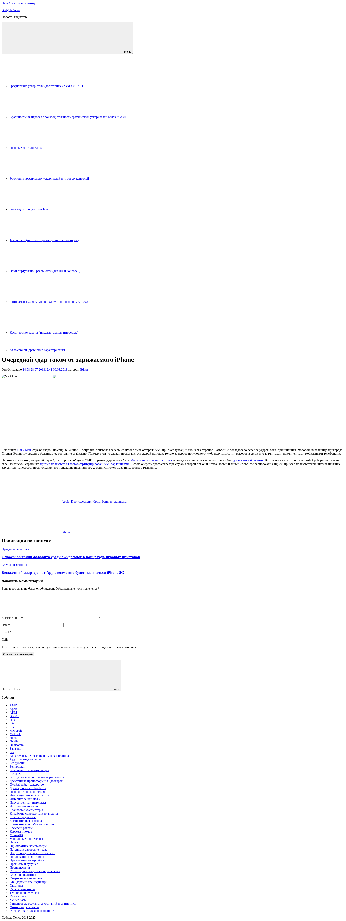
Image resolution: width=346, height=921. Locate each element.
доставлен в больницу (248, 460)
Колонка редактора (23, 817)
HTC (13, 719)
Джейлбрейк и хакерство (27, 784)
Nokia (13, 737)
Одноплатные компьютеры (28, 846)
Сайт (5, 639)
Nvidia (14, 741)
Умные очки (18, 896)
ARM (13, 712)
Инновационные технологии (29, 795)
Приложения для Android (27, 856)
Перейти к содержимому (18, 3)
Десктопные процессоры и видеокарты (36, 781)
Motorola (15, 734)
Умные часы (18, 900)
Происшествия (81, 501)
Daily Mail (24, 450)
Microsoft (16, 730)
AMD (13, 705)
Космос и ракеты (21, 828)
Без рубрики (18, 763)
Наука (14, 842)
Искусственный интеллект (28, 802)
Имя (6, 624)
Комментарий (12, 617)
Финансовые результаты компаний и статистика (43, 903)
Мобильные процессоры (26, 838)
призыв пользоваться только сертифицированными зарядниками (84, 464)
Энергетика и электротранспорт (32, 910)
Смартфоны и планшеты (110, 501)
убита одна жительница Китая (151, 460)
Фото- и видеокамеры (24, 907)
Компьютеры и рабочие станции (32, 824)
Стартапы (16, 885)
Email (6, 632)
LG (12, 727)
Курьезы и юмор (21, 831)
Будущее (15, 773)
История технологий (24, 806)
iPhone (66, 532)
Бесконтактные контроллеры (29, 770)
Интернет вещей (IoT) (25, 799)
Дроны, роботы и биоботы (28, 788)
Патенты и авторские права (28, 849)
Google (14, 716)
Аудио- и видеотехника (26, 759)
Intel (12, 723)
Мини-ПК (16, 835)
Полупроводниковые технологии (32, 853)
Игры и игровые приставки (28, 791)
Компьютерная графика (26, 820)
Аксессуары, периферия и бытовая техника (39, 755)
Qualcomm (17, 745)
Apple (65, 501)
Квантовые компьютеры (26, 810)
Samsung (15, 748)
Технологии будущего (25, 892)
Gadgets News (11, 10)
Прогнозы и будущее (24, 864)
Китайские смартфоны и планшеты (34, 813)
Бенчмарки (17, 766)
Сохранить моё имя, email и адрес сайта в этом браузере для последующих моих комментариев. (71, 647)
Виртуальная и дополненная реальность (37, 777)
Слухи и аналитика (23, 874)
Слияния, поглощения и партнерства (35, 871)
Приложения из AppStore (27, 860)
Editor (84, 369)
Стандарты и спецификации (29, 882)
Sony (13, 752)
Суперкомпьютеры (22, 889)
